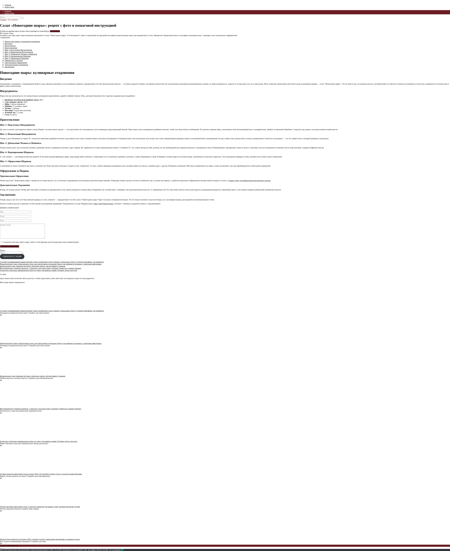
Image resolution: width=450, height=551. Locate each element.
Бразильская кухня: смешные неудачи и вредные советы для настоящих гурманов (32, 266)
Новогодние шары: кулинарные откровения (22, 42)
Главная (8, 5)
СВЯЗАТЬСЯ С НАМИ (12, 256)
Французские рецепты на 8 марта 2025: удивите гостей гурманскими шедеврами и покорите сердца (40, 539)
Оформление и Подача (14, 61)
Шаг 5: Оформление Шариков (17, 58)
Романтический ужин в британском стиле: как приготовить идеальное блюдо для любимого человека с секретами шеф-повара (50, 264)
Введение (8, 44)
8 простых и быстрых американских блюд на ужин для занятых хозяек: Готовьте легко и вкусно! (38, 270)
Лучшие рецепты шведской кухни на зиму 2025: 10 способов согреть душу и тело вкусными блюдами (41, 474)
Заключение (9, 67)
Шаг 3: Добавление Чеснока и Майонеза (21, 54)
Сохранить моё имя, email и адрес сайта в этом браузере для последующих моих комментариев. (41, 242)
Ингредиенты (10, 46)
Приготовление (11, 48)
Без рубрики (55, 31)
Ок (122, 550)
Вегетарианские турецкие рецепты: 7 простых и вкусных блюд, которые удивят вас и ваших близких (40, 268)
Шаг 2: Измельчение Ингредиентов (19, 52)
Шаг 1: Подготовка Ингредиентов (18, 50)
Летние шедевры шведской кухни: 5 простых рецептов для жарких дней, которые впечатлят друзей (40, 507)
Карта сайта (9, 7)
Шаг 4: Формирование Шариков (18, 56)
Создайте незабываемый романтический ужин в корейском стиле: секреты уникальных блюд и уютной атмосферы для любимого (52, 262)
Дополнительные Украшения (16, 65)
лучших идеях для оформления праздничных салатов (249, 181)
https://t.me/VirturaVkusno (103, 204)
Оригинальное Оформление (16, 63)
